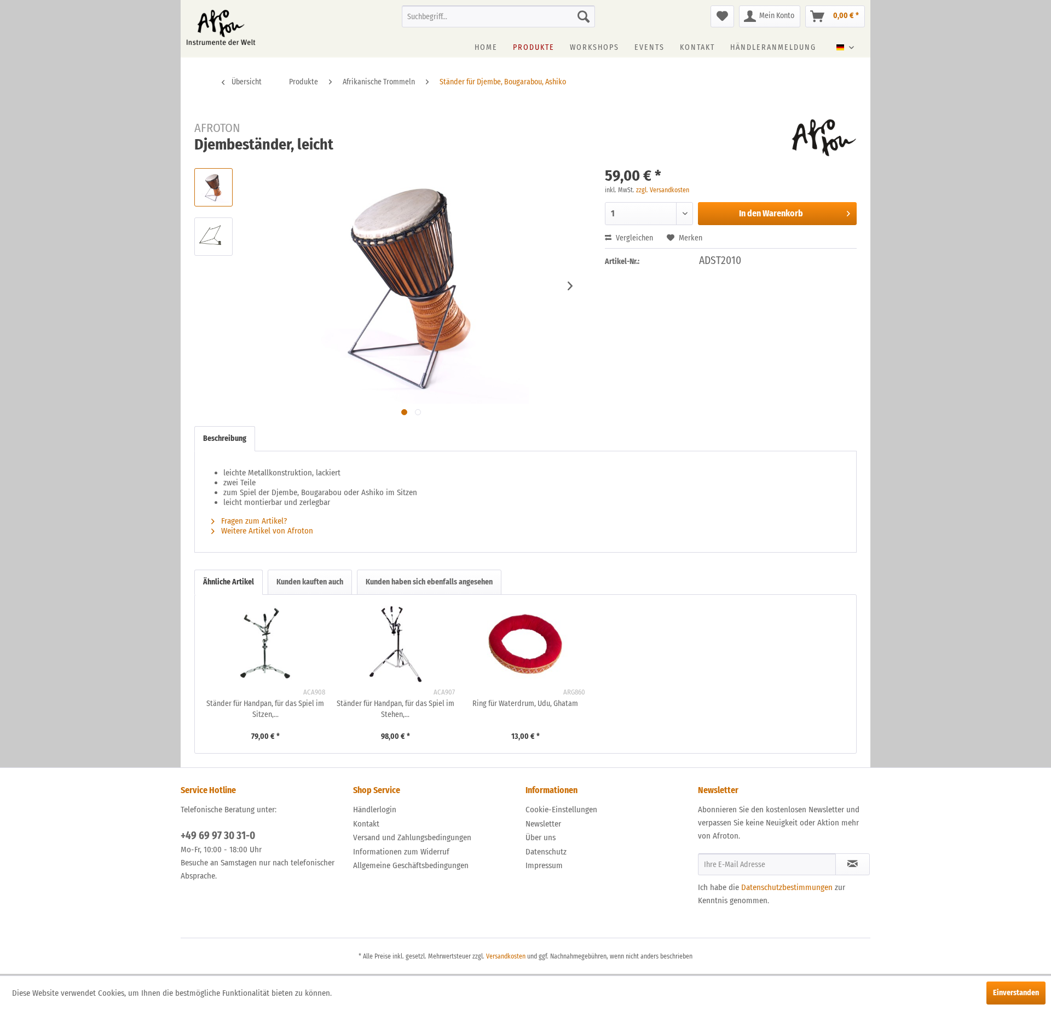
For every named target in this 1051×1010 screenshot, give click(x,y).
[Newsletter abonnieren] (852, 864)
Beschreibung (224, 438)
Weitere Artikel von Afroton (266, 531)
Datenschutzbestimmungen (787, 887)
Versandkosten (506, 956)
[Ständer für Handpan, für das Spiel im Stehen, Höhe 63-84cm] (395, 644)
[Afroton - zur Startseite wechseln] (221, 27)
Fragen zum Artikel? (253, 521)
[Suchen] (583, 16)
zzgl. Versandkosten (662, 190)
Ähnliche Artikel (228, 582)
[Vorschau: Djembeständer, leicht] (213, 187)
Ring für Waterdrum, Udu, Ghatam (525, 703)
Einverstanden (1016, 992)
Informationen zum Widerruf (401, 852)
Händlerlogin (374, 809)
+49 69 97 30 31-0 (218, 835)
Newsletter (543, 824)
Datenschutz (546, 852)
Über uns (541, 837)
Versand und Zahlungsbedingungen (412, 837)
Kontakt (366, 824)
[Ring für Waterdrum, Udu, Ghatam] (525, 644)
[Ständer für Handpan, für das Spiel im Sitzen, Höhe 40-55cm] (265, 644)
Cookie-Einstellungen (561, 809)
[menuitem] (498, 16)
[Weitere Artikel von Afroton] (824, 138)
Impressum (544, 865)
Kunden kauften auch (309, 582)
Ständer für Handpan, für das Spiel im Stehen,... (395, 709)
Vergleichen (633, 238)
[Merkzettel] (722, 16)
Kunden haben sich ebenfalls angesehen (429, 582)
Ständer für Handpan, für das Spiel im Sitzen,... (265, 709)
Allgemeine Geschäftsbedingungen (411, 865)
